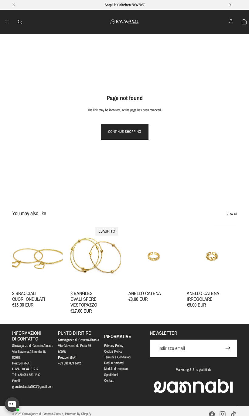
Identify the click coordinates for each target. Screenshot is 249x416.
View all (232, 214)
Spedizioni (111, 374)
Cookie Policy (113, 351)
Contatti (109, 380)
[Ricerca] (20, 22)
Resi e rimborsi (114, 363)
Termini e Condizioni (117, 357)
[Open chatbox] (12, 404)
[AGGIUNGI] (53, 278)
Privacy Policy (113, 345)
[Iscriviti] (228, 348)
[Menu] (7, 22)
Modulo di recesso (116, 369)
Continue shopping (124, 131)
